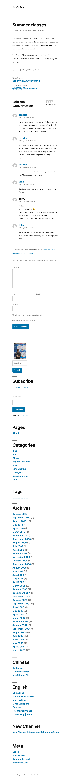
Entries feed (18, 755)
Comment (15, 268)
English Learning (21, 461)
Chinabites (18, 693)
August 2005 (19, 632)
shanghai (26, 498)
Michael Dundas (21, 671)
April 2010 (18, 528)
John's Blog (18, 7)
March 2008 (18, 585)
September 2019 (21, 517)
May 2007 (17, 610)
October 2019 (19, 514)
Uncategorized (20, 476)
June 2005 (18, 639)
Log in (15, 752)
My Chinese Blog (21, 675)
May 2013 (17, 524)
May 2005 (17, 643)
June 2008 (18, 575)
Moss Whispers (20, 700)
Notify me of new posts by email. (24, 320)
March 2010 (18, 532)
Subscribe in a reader (20, 387)
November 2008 (21, 557)
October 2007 (19, 600)
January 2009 (19, 553)
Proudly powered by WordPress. (30, 775)
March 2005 (18, 650)
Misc (15, 465)
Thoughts (17, 472)
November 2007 (21, 596)
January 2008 (19, 589)
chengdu (14, 498)
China (15, 458)
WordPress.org (20, 762)
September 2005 (21, 628)
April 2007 (18, 614)
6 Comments (39, 30)
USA (14, 479)
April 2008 (18, 582)
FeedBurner (24, 415)
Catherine (17, 668)
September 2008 (21, 564)
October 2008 (20, 560)
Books (15, 454)
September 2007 (21, 603)
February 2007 (20, 621)
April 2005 (18, 646)
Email (38, 294)
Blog (14, 451)
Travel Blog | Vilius (22, 714)
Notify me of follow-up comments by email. (28, 315)
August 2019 (19, 521)
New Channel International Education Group (35, 732)
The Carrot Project (22, 711)
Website (15, 304)
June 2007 (18, 607)
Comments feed (21, 759)
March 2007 (18, 618)
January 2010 (19, 535)
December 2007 (21, 593)
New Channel (39, 70)
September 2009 (21, 539)
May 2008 (17, 578)
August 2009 (19, 542)
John (16, 30)
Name (14, 294)
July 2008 (17, 571)
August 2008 (19, 567)
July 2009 (17, 546)
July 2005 (17, 636)
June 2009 (18, 550)
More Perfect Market (23, 696)
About (15, 433)
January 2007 (19, 625)
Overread (17, 707)
